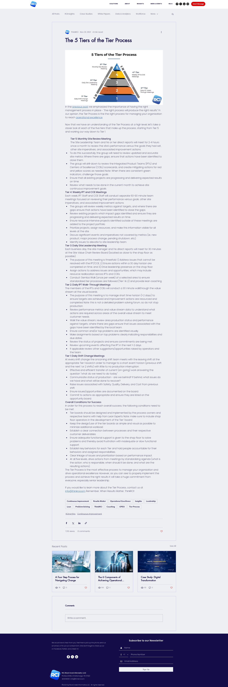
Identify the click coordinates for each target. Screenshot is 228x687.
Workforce (140, 14)
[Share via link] (86, 523)
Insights (138, 501)
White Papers (104, 14)
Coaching (111, 506)
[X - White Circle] (72, 656)
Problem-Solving (82, 506)
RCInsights (70, 14)
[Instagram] (187, 4)
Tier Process (134, 506)
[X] (180, 4)
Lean (69, 506)
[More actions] (161, 32)
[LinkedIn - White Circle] (76, 656)
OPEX (122, 506)
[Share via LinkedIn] (79, 523)
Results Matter (99, 501)
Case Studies (86, 14)
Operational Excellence (120, 501)
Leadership (151, 501)
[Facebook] (177, 4)
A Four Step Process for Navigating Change (67, 578)
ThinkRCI (98, 506)
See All (173, 546)
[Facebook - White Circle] (68, 656)
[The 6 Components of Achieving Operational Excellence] (114, 561)
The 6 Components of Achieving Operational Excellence (110, 578)
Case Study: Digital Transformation (150, 578)
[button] (172, 14)
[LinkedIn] (184, 4)
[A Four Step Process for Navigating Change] (71, 561)
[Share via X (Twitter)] (73, 523)
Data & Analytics (123, 14)
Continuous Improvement (78, 501)
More (153, 14)
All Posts (56, 14)
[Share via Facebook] (66, 523)
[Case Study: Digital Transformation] (157, 561)
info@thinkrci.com (78, 679)
